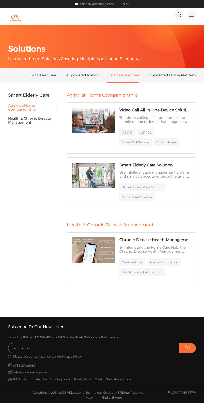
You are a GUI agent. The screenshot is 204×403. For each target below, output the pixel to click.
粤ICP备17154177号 (182, 392)
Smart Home (166, 142)
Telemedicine (132, 262)
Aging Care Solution (137, 197)
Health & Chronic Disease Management (29, 120)
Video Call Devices (135, 142)
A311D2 (146, 132)
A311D (127, 132)
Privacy (87, 397)
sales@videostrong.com (97, 4)
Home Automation (164, 262)
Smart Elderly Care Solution (142, 187)
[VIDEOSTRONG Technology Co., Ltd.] (15, 17)
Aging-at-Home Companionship (22, 107)
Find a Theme (112, 397)
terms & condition (48, 356)
